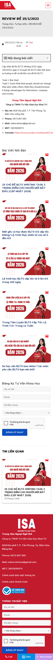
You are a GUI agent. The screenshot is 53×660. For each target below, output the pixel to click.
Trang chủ (7, 23)
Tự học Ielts (21, 23)
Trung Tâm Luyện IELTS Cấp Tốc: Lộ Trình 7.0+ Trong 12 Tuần (24, 324)
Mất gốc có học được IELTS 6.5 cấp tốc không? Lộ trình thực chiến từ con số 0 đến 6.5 (25, 235)
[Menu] (48, 5)
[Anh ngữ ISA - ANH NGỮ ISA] (8, 5)
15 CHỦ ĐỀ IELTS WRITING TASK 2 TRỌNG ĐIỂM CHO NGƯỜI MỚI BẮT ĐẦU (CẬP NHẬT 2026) (24, 188)
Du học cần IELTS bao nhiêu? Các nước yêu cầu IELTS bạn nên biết (25, 367)
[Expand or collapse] (47, 58)
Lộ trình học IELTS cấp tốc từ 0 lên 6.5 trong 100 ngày (25, 280)
